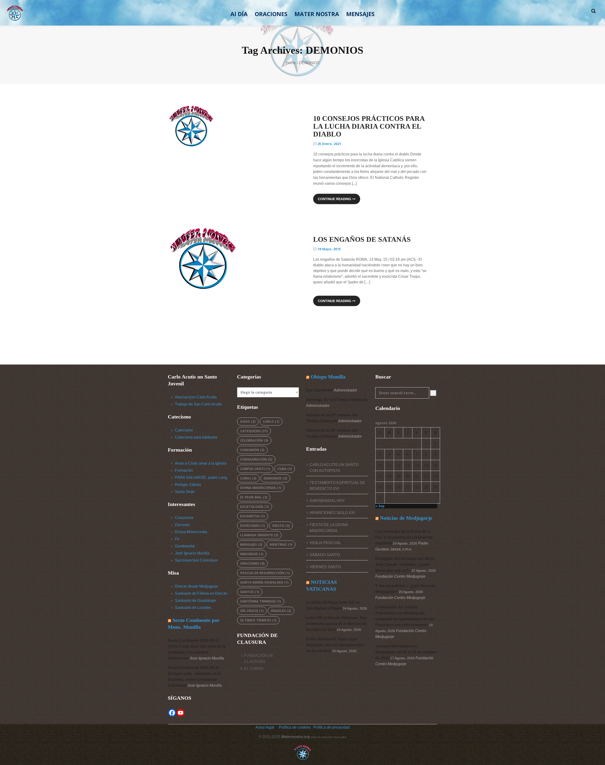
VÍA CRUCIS (252, 610)
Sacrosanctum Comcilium (196, 560)
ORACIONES (271, 14)
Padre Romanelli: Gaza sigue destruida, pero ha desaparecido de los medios (335, 645)
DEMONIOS (275, 478)
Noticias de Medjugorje (406, 518)
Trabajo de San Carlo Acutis (198, 404)
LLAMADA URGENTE (259, 535)
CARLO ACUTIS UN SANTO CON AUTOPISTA (334, 468)
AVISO (247, 421)
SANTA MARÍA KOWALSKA (264, 582)
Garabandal (185, 546)
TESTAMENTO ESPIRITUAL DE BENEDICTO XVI (337, 486)
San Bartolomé (319, 390)
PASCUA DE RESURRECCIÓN (265, 573)
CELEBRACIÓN (254, 440)
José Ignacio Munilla (192, 553)
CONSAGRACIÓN (256, 459)
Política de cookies (295, 727)
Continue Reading (335, 199)
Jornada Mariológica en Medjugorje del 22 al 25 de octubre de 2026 (405, 652)
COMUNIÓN (252, 450)
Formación (184, 470)
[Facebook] (172, 713)
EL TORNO (253, 669)
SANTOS (249, 591)
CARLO (271, 421)
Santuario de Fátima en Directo (201, 593)
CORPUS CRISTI (255, 468)
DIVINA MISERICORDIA (260, 487)
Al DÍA (239, 14)
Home (291, 63)
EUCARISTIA (252, 516)
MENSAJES (360, 14)
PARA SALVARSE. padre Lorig (201, 477)
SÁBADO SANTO (325, 555)
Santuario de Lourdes (193, 608)
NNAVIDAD (251, 554)
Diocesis (182, 525)
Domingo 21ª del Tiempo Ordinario (337, 400)
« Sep (380, 506)
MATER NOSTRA (316, 14)
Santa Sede (185, 492)
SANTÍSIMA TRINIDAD (260, 601)
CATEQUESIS (254, 431)
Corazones (184, 518)
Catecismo (184, 430)
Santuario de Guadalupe (195, 600)
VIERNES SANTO (325, 567)
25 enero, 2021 (328, 143)
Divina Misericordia (191, 532)
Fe (177, 539)
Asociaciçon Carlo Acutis (196, 397)
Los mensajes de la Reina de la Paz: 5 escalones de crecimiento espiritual (404, 537)
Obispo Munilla (328, 377)
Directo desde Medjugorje (196, 586)
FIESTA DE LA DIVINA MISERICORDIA (329, 528)
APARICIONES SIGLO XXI (332, 513)
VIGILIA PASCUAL (325, 543)
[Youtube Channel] (180, 713)
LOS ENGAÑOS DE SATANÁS (362, 239)
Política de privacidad (331, 727)
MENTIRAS (281, 544)
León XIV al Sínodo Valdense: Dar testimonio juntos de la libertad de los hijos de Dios (336, 624)
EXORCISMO (252, 525)
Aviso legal (264, 727)
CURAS (248, 478)
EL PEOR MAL (253, 497)
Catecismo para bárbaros (196, 437)
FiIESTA (281, 525)
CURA (284, 468)
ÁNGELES (281, 610)
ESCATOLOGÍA (254, 506)
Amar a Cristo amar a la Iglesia (200, 463)
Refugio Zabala (188, 485)
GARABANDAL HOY (327, 501)
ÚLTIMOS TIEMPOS (258, 620)
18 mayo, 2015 (328, 249)
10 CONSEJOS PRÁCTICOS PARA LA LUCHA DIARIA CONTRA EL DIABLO (368, 126)
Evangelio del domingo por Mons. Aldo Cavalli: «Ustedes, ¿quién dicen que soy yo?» (405, 564)
